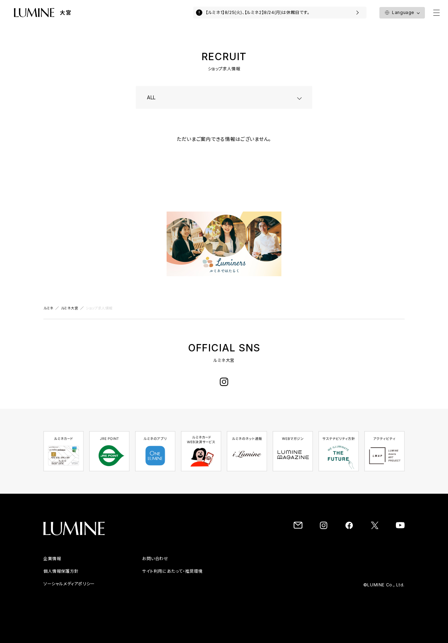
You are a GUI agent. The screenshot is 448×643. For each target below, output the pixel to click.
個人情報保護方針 (61, 571)
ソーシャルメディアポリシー (69, 583)
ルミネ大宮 (69, 308)
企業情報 (52, 558)
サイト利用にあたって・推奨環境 (172, 571)
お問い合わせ (155, 558)
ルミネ (48, 308)
